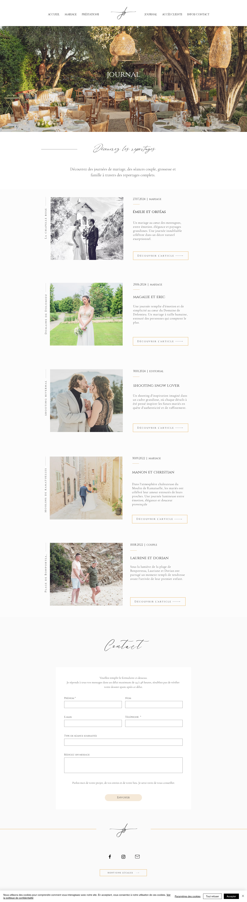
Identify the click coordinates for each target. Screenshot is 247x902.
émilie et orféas (149, 211)
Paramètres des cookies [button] (187, 896)
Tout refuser (212, 896)
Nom (128, 698)
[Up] (123, 85)
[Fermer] (243, 896)
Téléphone (133, 717)
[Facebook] (109, 856)
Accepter (231, 896)
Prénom (70, 698)
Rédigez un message (77, 754)
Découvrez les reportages (123, 147)
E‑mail (68, 717)
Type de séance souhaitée (80, 735)
